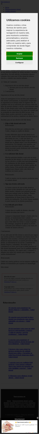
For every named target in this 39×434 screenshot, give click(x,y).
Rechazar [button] (19, 58)
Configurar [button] (19, 62)
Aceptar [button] (19, 54)
